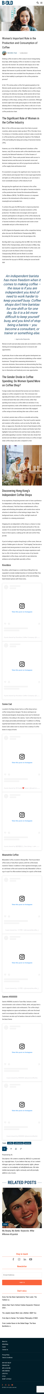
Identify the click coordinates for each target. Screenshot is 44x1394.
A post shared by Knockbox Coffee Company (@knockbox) (24, 637)
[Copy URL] (21, 1149)
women (27, 1143)
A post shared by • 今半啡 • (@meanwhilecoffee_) (22, 930)
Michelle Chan (12, 53)
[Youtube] (30, 1259)
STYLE (5, 1224)
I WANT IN (22, 1282)
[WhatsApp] (16, 1149)
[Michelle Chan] (4, 53)
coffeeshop (19, 1143)
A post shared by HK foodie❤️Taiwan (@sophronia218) (22, 788)
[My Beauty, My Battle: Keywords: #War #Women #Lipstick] (22, 1208)
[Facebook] (11, 1149)
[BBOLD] (7, 3)
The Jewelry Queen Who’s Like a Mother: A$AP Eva (19, 1313)
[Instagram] (19, 1259)
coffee (10, 1143)
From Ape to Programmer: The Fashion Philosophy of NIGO (20, 1318)
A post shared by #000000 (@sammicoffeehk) (22, 1078)
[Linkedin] (25, 1259)
